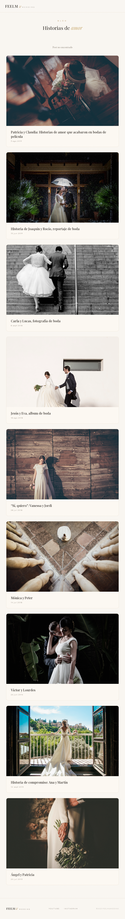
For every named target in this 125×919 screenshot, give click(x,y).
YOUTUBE (54, 909)
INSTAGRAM (71, 909)
